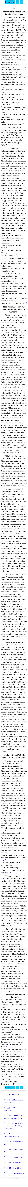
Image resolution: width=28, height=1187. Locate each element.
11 (17, 2)
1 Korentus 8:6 (18, 1173)
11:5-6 (9, 1115)
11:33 (9, 1157)
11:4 (8, 1108)
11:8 (8, 1123)
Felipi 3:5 (15, 1094)
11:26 (9, 1141)
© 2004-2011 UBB (14, 1178)
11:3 (8, 1100)
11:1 (8, 1094)
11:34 (9, 1162)
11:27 (9, 1149)
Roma (7, 2)
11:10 (9, 1134)
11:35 (9, 1168)
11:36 (9, 1173)
